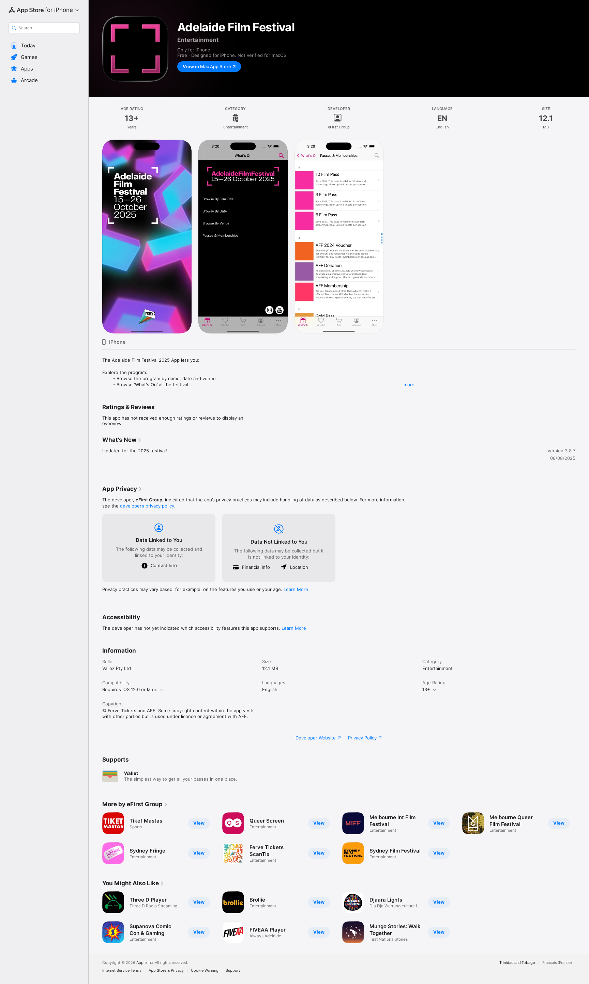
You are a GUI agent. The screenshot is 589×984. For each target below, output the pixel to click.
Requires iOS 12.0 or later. (129, 689)
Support (233, 970)
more (409, 384)
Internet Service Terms (121, 970)
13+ (426, 689)
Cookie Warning (204, 970)
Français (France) (557, 963)
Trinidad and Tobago (517, 963)
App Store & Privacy (166, 970)
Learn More (296, 589)
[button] (44, 46)
